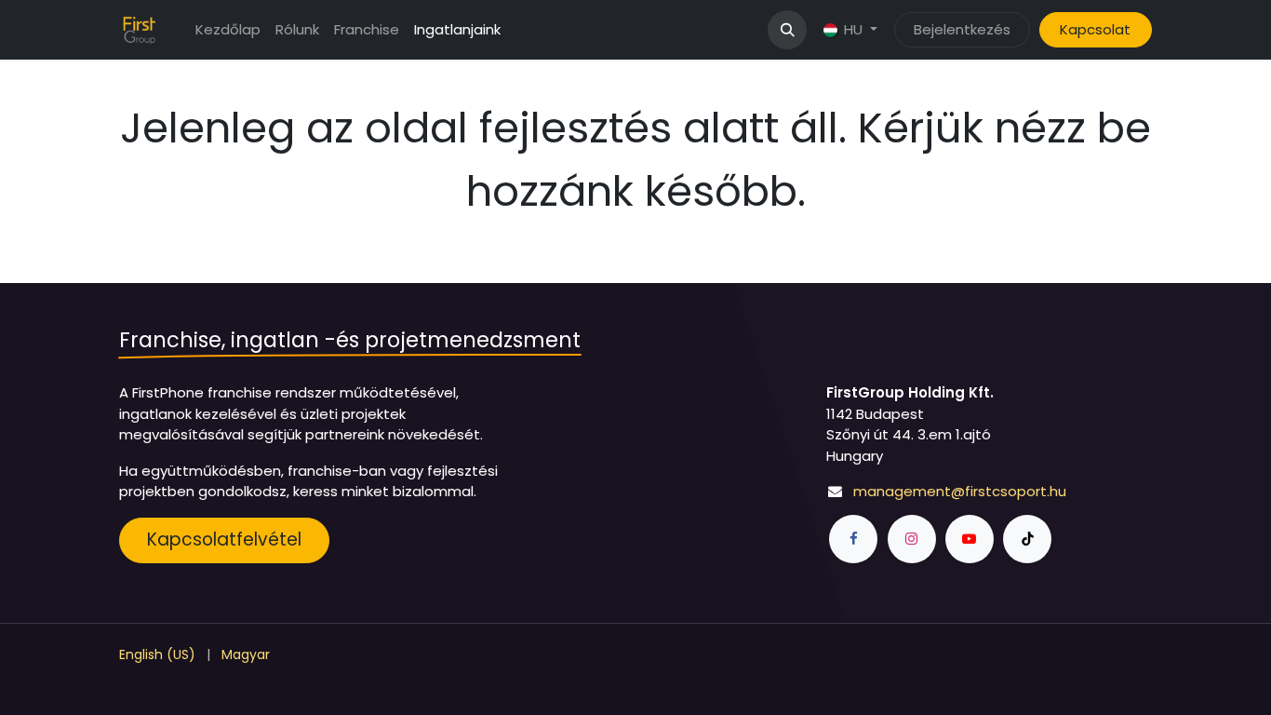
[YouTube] (969, 539)
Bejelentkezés (962, 29)
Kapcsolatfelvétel (224, 539)
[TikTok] (1027, 539)
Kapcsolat (1095, 29)
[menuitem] (228, 30)
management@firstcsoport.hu (959, 491)
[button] (787, 29)
